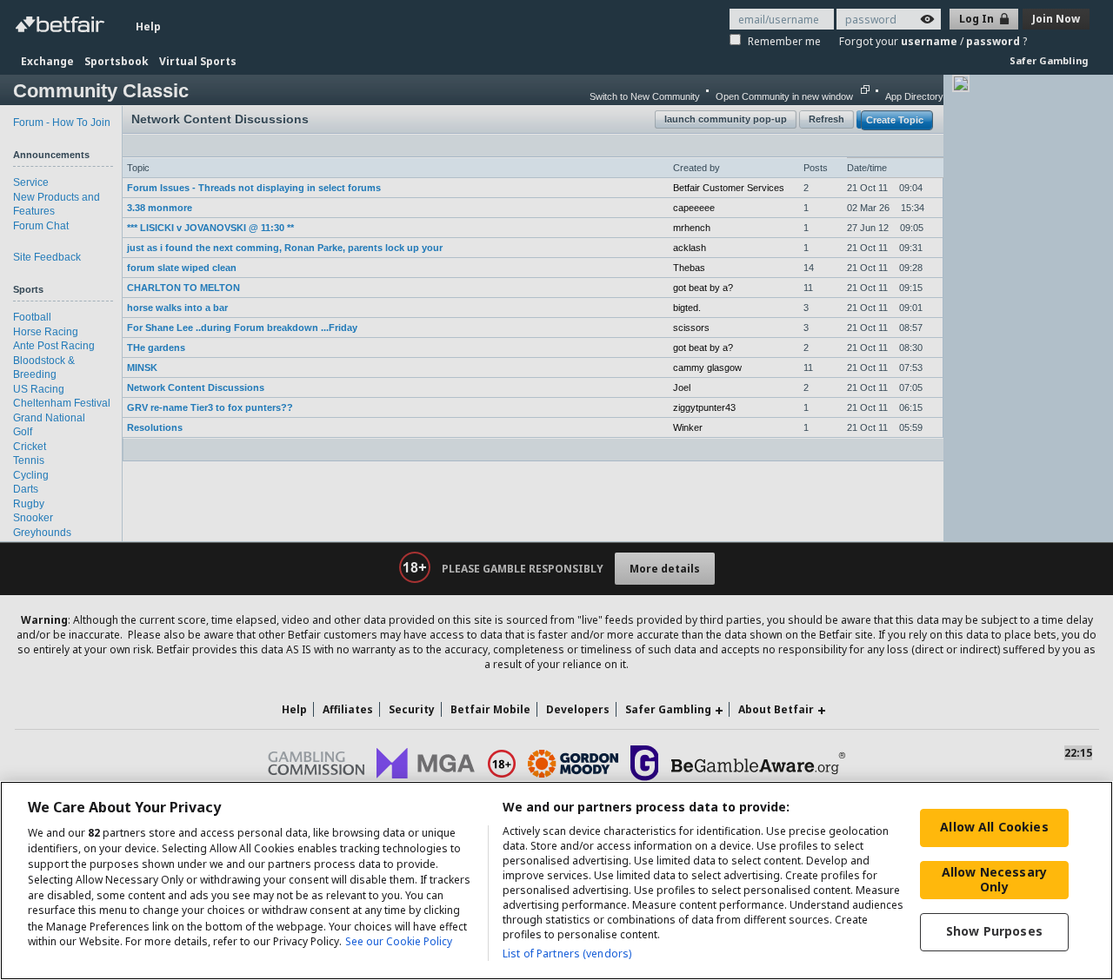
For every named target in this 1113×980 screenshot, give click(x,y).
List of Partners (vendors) (567, 953)
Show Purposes (994, 931)
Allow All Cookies (994, 826)
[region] (556, 880)
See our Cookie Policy (398, 942)
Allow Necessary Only (994, 879)
